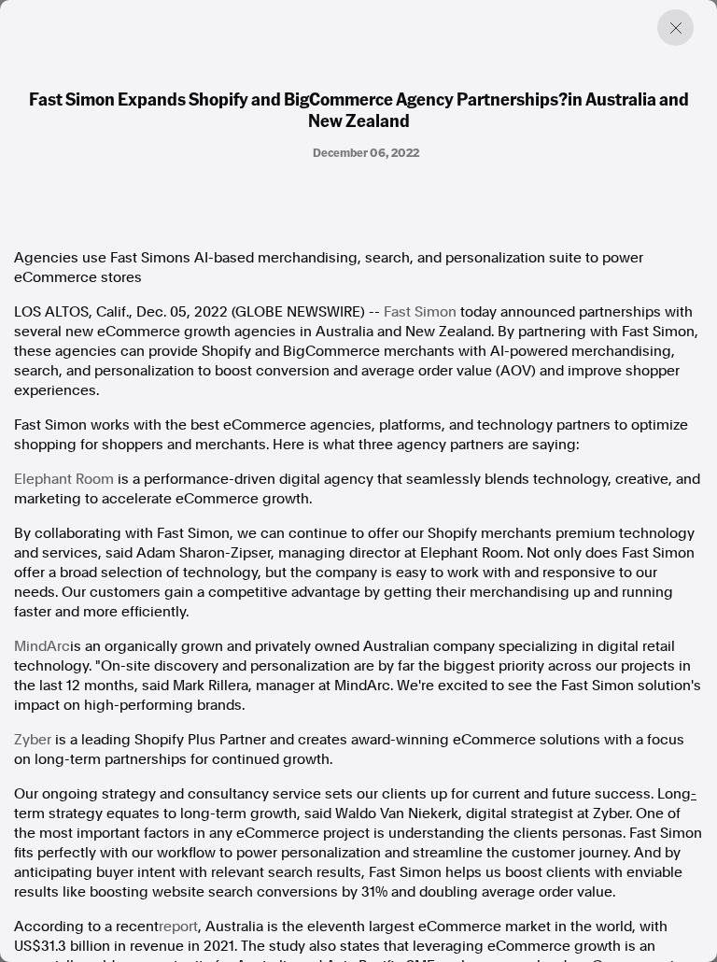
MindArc (42, 646)
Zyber (32, 739)
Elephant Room (64, 479)
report (178, 926)
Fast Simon (420, 312)
